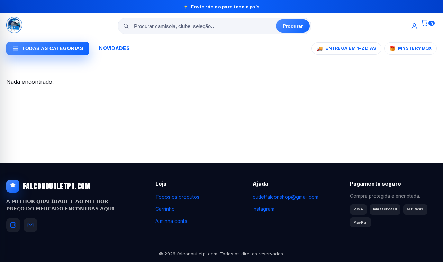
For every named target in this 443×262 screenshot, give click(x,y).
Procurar (293, 26)
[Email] (30, 225)
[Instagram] (13, 225)
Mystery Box (410, 48)
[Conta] (414, 26)
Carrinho (165, 209)
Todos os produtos (177, 197)
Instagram (263, 209)
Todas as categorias (52, 48)
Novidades (114, 48)
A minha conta (171, 221)
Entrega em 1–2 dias (346, 48)
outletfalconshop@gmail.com (285, 197)
